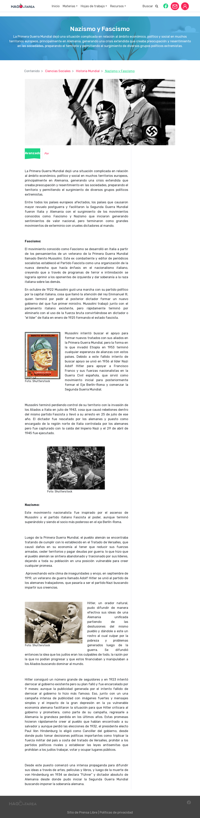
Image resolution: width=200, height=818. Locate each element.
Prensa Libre (88, 812)
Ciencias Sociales (58, 71)
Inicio (56, 6)
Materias (69, 6)
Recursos (117, 6)
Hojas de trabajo (93, 6)
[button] (166, 6)
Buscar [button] (149, 6)
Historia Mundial (88, 71)
